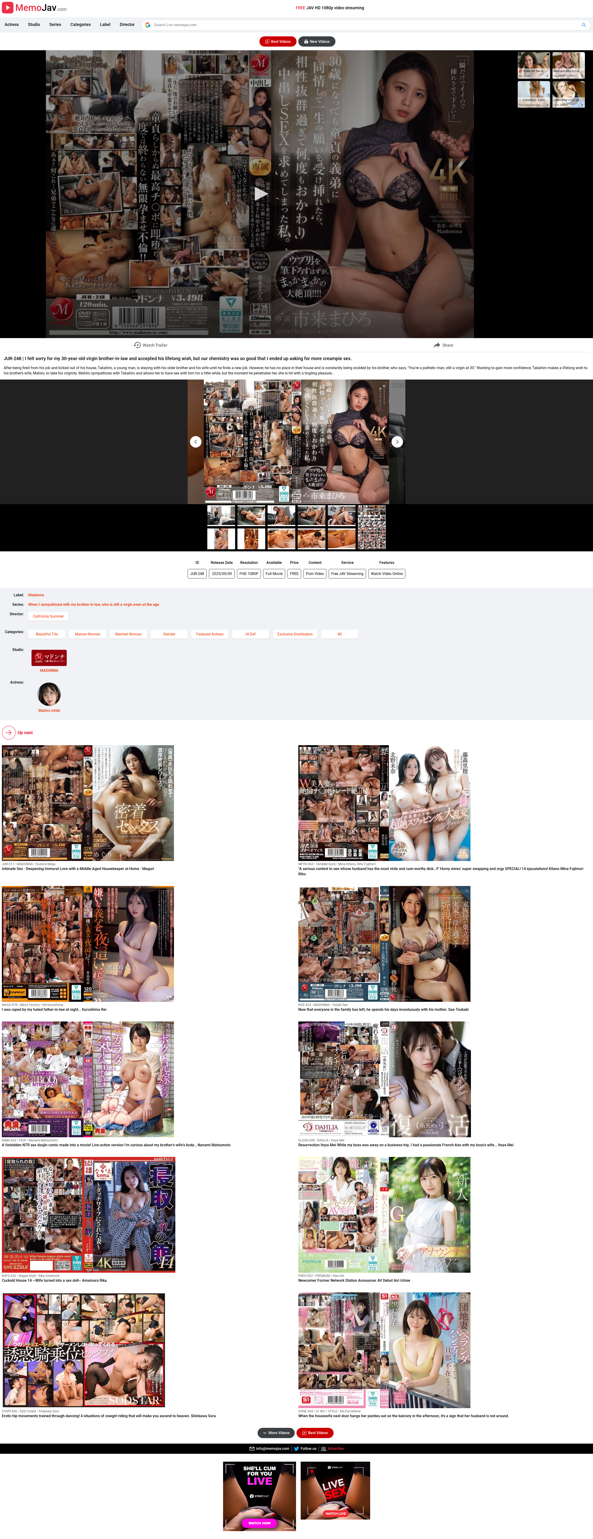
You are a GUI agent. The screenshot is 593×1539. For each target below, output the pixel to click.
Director (127, 24)
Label (105, 24)
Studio (34, 24)
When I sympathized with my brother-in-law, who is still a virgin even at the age (93, 604)
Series (55, 24)
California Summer (48, 616)
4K (340, 634)
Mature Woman (87, 634)
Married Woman (128, 634)
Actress (12, 24)
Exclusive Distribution (295, 634)
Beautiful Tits (47, 634)
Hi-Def (251, 634)
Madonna (36, 595)
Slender (169, 634)
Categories (80, 24)
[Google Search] (584, 25)
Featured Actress (210, 634)
